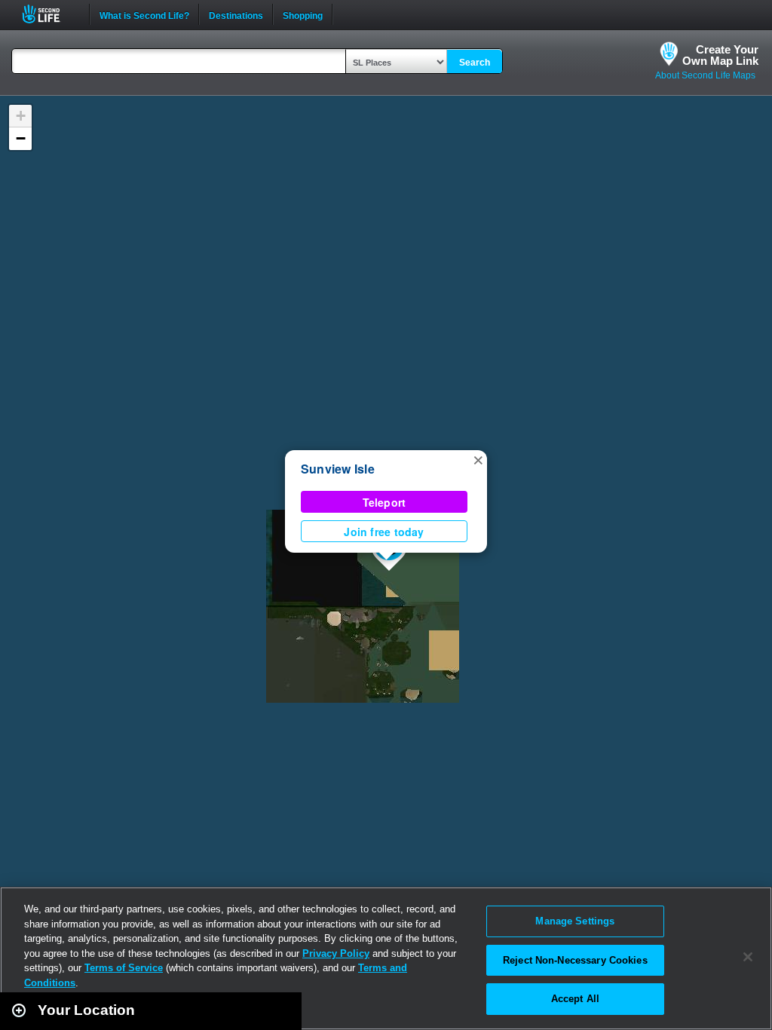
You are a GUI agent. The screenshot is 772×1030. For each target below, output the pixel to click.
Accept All (575, 998)
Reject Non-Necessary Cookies (575, 960)
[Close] (747, 956)
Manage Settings (574, 921)
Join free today (384, 531)
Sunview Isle (338, 468)
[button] (478, 459)
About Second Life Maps (705, 75)
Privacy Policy (335, 953)
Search (474, 62)
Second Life (49, 14)
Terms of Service (123, 967)
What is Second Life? (144, 14)
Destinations (236, 14)
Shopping (303, 14)
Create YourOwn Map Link (720, 55)
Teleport (384, 502)
